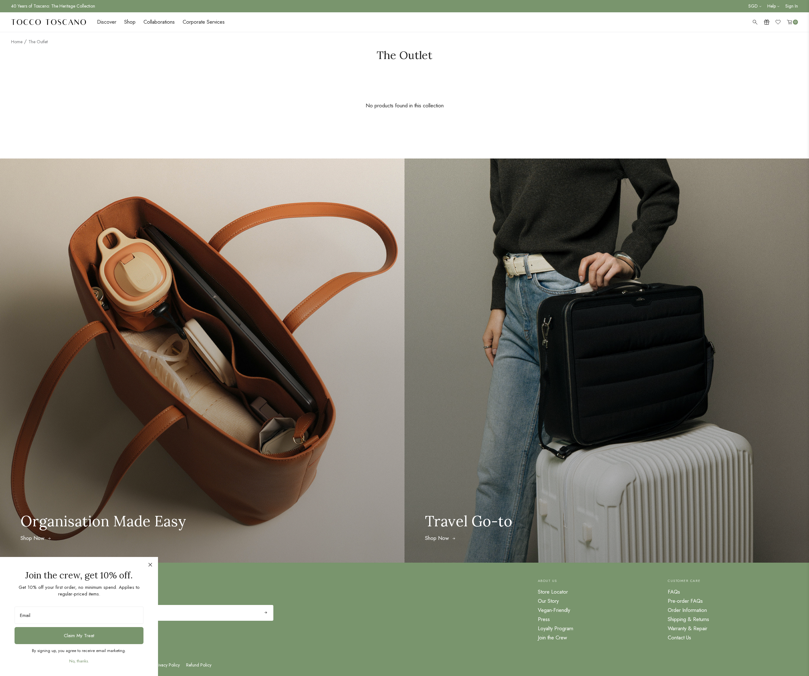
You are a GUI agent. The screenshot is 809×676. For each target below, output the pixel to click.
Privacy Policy (167, 665)
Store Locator (553, 591)
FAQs (674, 591)
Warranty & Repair (687, 628)
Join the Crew (552, 637)
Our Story (548, 601)
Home (16, 42)
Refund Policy (198, 665)
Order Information (687, 610)
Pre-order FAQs (685, 601)
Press (544, 619)
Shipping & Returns (688, 619)
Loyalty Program (555, 628)
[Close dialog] (150, 565)
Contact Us (679, 637)
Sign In (791, 6)
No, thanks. (79, 661)
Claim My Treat (79, 635)
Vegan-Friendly (554, 610)
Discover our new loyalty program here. (47, 6)
